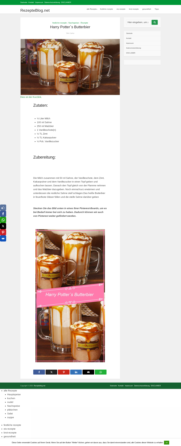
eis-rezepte (121, 9)
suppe (10, 417)
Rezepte (84, 23)
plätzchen (12, 409)
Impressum (39, 2)
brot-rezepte (134, 9)
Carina (72, 33)
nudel (10, 402)
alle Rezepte (91, 9)
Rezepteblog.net (39, 386)
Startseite (23, 2)
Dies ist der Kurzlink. (31, 97)
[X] (3, 226)
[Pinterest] (3, 232)
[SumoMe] (3, 238)
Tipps (157, 9)
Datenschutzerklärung (52, 2)
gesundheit (146, 9)
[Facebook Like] (3, 208)
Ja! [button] (166, 443)
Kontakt (31, 2)
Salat (10, 413)
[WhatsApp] (3, 220)
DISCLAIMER (66, 2)
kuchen (11, 398)
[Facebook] (3, 214)
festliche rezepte (106, 9)
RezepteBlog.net (35, 10)
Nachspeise (73, 23)
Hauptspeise (14, 394)
